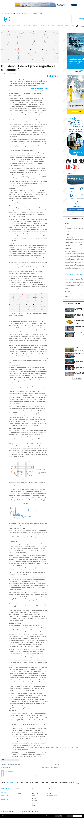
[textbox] (32, 771)
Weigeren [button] (70, 815)
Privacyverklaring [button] (50, 815)
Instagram (49, 793)
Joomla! (2, 813)
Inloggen (7, 13)
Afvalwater (4, 759)
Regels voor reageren (12, 764)
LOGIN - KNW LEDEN (4, 799)
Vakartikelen (11, 26)
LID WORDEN (3, 797)
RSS (19, 764)
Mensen (35, 26)
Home (2, 13)
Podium (18, 26)
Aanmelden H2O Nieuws (37, 13)
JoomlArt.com (35, 811)
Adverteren (18, 793)
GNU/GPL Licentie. (23, 813)
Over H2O (12, 13)
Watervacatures (69, 26)
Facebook (49, 791)
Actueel (3, 26)
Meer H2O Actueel (77, 378)
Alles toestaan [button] (77, 815)
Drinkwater (9, 759)
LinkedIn (48, 788)
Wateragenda (60, 26)
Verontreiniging (15, 759)
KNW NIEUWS (3, 794)
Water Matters (50, 26)
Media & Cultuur (27, 26)
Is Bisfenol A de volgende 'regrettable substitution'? (28, 68)
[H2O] (6, 20)
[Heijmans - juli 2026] (46, 5)
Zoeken (30, 13)
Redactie (18, 788)
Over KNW (18, 13)
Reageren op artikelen (20, 791)
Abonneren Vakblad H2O (21, 790)
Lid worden (24, 13)
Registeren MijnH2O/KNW (52, 795)
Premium (42, 26)
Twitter (48, 790)
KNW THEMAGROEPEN (4, 795)
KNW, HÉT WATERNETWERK (5, 788)
